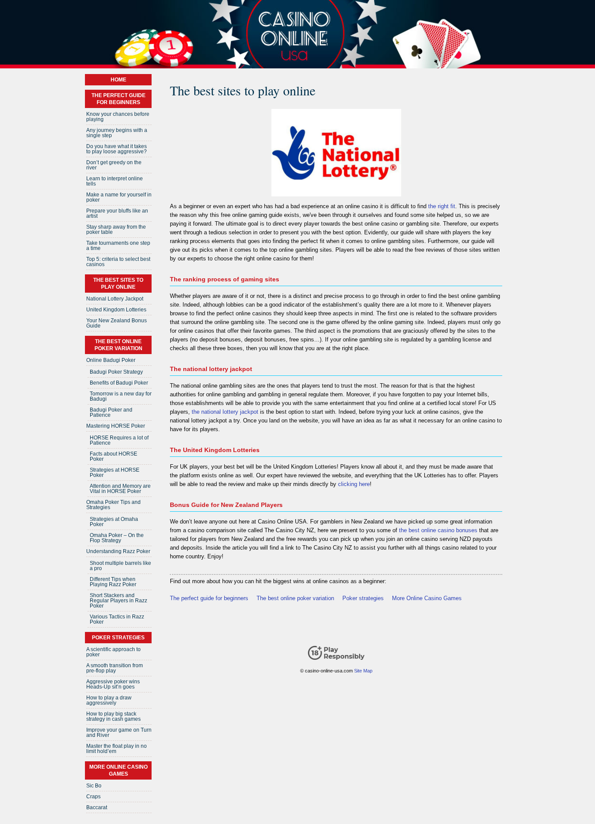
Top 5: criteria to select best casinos (118, 261)
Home (118, 80)
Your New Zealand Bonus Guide (116, 323)
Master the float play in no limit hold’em (116, 748)
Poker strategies (363, 598)
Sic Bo (93, 786)
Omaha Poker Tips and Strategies (113, 504)
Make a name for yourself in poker (119, 197)
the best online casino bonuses (438, 530)
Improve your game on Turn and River (119, 732)
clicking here (354, 484)
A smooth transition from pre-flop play (114, 668)
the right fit (441, 206)
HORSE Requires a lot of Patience (119, 440)
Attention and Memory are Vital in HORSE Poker (120, 488)
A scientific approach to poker (113, 652)
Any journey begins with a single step (116, 132)
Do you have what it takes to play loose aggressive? (116, 149)
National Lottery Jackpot (114, 299)
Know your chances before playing (117, 116)
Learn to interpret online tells (114, 181)
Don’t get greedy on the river (114, 165)
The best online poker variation (295, 598)
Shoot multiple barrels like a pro (120, 565)
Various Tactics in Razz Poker (117, 619)
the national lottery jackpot (225, 412)
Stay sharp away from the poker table (116, 229)
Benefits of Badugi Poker (119, 383)
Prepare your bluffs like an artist (117, 213)
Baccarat (96, 807)
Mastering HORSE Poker (115, 426)
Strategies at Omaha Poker (114, 521)
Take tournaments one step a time (118, 245)
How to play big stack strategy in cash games (113, 716)
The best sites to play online (118, 283)
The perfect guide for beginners (209, 598)
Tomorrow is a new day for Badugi (121, 396)
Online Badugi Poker (110, 360)
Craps (93, 797)
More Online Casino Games (427, 598)
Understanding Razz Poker (118, 551)
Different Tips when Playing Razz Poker (113, 582)
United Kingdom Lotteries (116, 310)
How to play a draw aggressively (109, 700)
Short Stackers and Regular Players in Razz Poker (118, 600)
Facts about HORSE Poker (113, 456)
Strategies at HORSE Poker (114, 472)
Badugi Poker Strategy (116, 372)
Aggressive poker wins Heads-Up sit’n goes (113, 684)
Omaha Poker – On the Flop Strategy (117, 538)
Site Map (363, 670)
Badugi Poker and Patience (111, 412)
